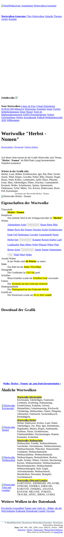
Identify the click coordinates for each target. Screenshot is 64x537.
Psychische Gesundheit (12, 508)
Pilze (56, 244)
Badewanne (33, 225)
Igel (16, 239)
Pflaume (43, 244)
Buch (17, 229)
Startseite (21, 530)
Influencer (19, 109)
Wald (16, 254)
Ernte (10, 234)
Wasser (29, 111)
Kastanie (36, 239)
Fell (15, 234)
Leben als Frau (28, 106)
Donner (28, 229)
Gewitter (34, 234)
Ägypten (50, 511)
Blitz (55, 224)
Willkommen (13, 120)
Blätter (10, 229)
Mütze (28, 244)
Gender (42, 511)
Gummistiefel (45, 234)
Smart (49, 109)
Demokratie (32, 511)
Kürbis (52, 239)
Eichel (45, 229)
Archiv (4, 19)
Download (19, 147)
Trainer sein (30, 508)
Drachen (37, 229)
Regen (10, 249)
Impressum (38, 530)
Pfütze (50, 244)
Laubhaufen (13, 244)
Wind (22, 254)
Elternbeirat (49, 106)
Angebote (41, 109)
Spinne (45, 249)
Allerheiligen (13, 224)
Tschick (57, 109)
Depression (30, 109)
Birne (49, 224)
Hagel (56, 234)
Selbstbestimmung (10, 111)
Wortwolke (29, 397)
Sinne (22, 111)
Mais (22, 244)
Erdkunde (21, 511)
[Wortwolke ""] (16, 97)
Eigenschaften (7, 147)
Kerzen (45, 239)
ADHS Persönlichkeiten (34, 114)
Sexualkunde (30, 117)
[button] (32, 383)
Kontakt (13, 19)
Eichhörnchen (55, 229)
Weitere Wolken (31, 147)
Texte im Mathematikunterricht (21, 113)
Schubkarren (27, 250)
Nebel (35, 244)
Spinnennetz (55, 249)
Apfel (23, 224)
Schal (17, 249)
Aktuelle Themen (53, 16)
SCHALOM (7, 109)
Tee (10, 255)
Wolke (28, 254)
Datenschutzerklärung (53, 530)
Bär (22, 229)
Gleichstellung (8, 117)
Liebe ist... (42, 508)
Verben (50, 114)
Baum (43, 224)
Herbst (10, 239)
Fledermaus (23, 234)
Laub (59, 239)
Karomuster (25, 240)
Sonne (38, 249)
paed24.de (58, 532)
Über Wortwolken (35, 16)
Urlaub (40, 106)
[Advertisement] (32, 58)
